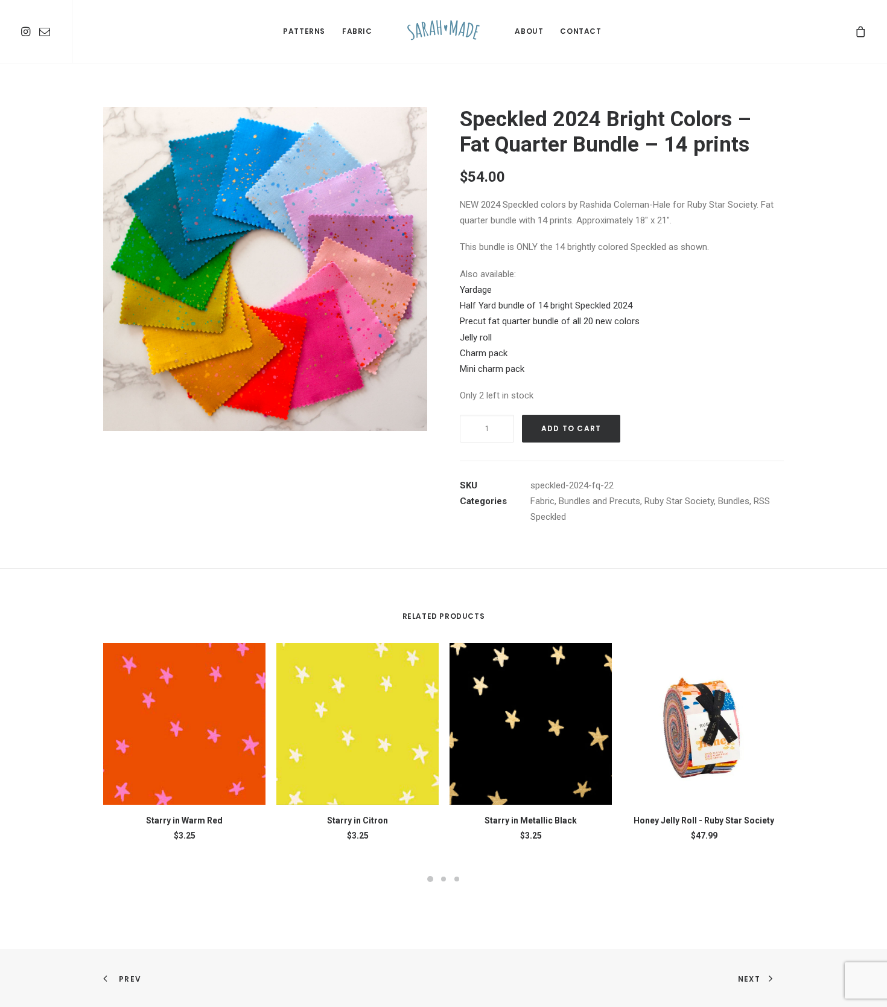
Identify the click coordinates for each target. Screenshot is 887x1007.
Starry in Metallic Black (531, 820)
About (529, 31)
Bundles (733, 501)
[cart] (861, 31)
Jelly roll (476, 337)
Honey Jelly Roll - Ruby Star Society (704, 820)
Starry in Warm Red (184, 820)
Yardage (476, 289)
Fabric (357, 31)
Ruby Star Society (679, 501)
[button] (27, 31)
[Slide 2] (443, 879)
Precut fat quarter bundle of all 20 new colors (550, 321)
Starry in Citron (357, 820)
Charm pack (483, 353)
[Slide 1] (430, 879)
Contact (580, 31)
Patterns (304, 31)
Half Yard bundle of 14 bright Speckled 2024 (546, 305)
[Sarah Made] (443, 31)
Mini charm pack (492, 368)
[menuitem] (27, 31)
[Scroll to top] (864, 983)
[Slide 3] (456, 879)
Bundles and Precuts (599, 501)
